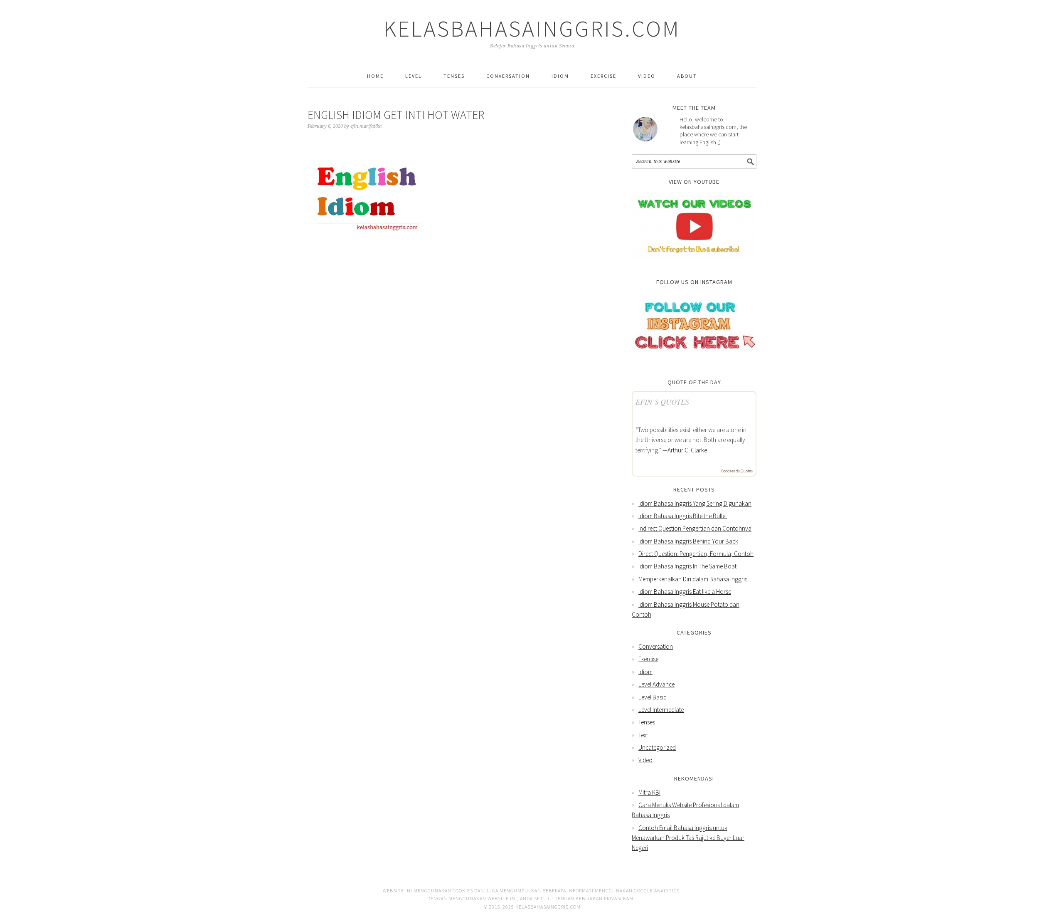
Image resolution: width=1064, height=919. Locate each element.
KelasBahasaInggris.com (532, 28)
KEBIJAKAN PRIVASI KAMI (605, 898)
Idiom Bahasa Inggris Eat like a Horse (684, 591)
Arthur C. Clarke (687, 450)
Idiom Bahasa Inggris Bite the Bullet (682, 516)
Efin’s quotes (662, 402)
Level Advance (656, 684)
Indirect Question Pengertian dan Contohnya (694, 528)
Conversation (655, 646)
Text (643, 735)
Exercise (648, 659)
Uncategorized (657, 747)
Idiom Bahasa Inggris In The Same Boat (687, 566)
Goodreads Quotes (737, 471)
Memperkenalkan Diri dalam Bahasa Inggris (692, 579)
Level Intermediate (661, 710)
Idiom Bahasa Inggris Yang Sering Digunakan (694, 503)
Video (645, 760)
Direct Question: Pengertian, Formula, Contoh (696, 554)
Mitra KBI (649, 792)
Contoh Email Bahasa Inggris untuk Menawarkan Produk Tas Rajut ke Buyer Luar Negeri (688, 838)
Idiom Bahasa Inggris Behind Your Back (688, 541)
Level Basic (652, 697)
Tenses (646, 722)
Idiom (645, 672)
